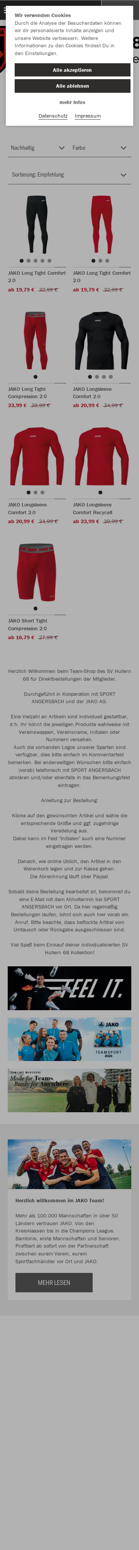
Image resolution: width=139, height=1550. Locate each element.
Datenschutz (53, 115)
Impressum (88, 115)
